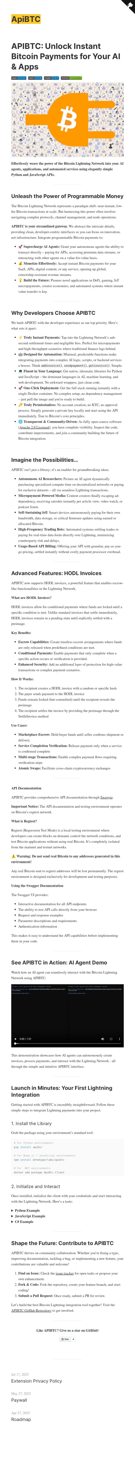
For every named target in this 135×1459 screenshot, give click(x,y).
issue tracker (65, 1273)
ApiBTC (26, 19)
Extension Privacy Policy (36, 1381)
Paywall (19, 1400)
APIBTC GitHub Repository (31, 1310)
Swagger (106, 797)
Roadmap (21, 1419)
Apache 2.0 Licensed (34, 427)
